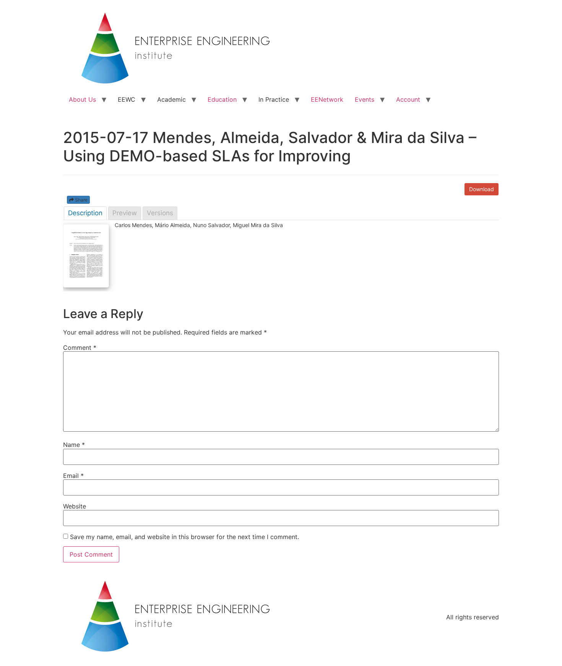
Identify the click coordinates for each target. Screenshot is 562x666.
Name (74, 445)
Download (481, 189)
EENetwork (327, 99)
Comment (79, 347)
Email (73, 476)
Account (408, 99)
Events (364, 99)
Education (222, 99)
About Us (82, 99)
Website (74, 506)
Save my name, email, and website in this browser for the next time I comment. (184, 537)
